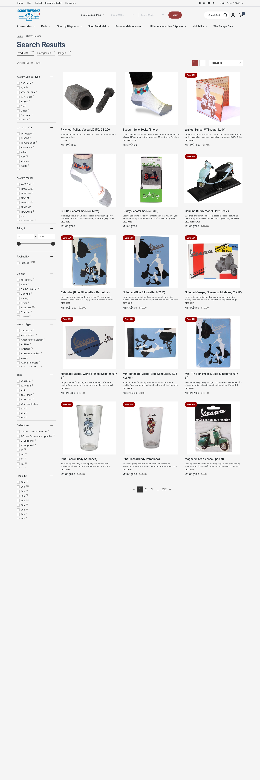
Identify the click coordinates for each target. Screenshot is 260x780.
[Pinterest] (213, 3)
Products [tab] (25, 53)
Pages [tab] (64, 53)
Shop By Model (97, 26)
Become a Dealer (53, 3)
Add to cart (89, 121)
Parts (44, 26)
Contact (38, 3)
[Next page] (170, 489)
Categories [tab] (46, 53)
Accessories (24, 26)
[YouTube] (209, 3)
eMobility (198, 26)
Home (20, 36)
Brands (20, 3)
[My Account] (233, 15)
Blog (29, 3)
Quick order (70, 3)
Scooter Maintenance (128, 26)
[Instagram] (204, 3)
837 (164, 489)
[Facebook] (199, 3)
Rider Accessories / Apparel (166, 26)
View (175, 15)
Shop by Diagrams (68, 26)
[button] (195, 63)
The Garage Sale (223, 26)
